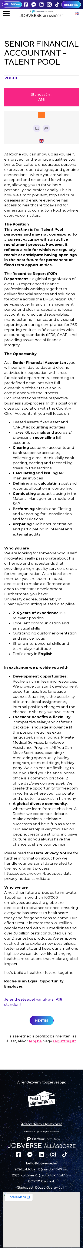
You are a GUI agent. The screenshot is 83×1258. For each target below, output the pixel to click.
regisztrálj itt (64, 1041)
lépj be (35, 1041)
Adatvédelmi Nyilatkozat (41, 1124)
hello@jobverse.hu (41, 1163)
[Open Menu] (6, 13)
